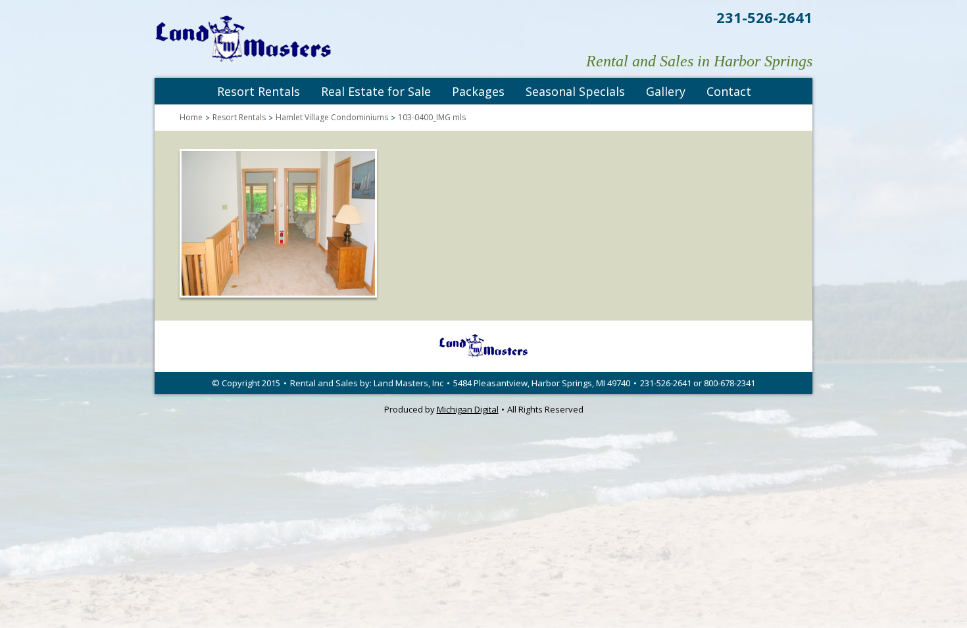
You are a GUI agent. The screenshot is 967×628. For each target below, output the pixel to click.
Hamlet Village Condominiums (332, 117)
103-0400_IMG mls (432, 117)
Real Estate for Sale (376, 91)
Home (191, 117)
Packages (478, 91)
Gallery (665, 91)
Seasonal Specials (575, 91)
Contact (729, 91)
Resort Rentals (258, 91)
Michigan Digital (468, 409)
